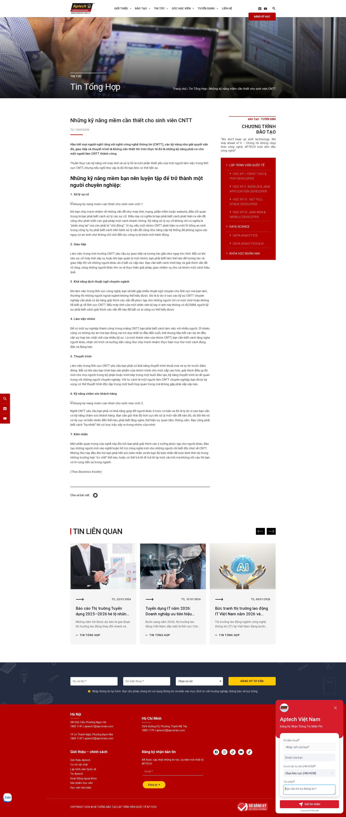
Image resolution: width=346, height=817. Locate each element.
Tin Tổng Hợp (198, 88)
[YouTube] (265, 8)
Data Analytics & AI (248, 243)
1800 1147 (76, 738)
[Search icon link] (274, 9)
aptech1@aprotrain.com (99, 726)
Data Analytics (245, 235)
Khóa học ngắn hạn (244, 253)
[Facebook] (259, 8)
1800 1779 (148, 730)
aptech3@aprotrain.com (99, 738)
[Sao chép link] (95, 495)
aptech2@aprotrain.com (170, 730)
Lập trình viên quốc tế (247, 165)
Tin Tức (159, 8)
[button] (260, 531)
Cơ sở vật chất (79, 764)
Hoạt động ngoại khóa (83, 778)
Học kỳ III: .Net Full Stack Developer (246, 202)
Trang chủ (179, 88)
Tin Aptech (76, 773)
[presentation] (129, 8)
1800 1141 (76, 726)
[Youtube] (241, 752)
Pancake (315, 811)
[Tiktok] (233, 752)
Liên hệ (227, 8)
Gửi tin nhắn (312, 804)
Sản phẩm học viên (81, 783)
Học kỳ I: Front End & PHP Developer (248, 176)
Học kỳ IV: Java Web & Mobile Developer (248, 214)
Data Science (239, 226)
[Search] (5, 399)
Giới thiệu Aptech (80, 760)
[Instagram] (224, 752)
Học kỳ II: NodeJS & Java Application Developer (250, 189)
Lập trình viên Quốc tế (83, 769)
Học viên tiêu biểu (80, 787)
